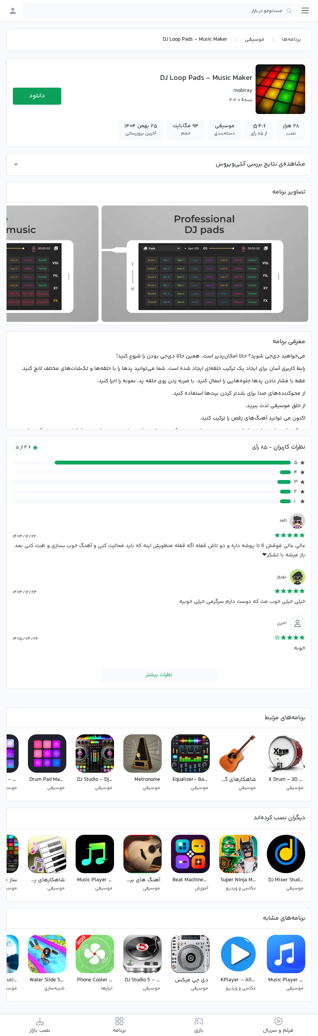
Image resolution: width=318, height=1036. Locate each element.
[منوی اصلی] (305, 10)
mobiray (242, 90)
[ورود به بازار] (13, 11)
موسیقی (254, 39)
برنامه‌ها (291, 39)
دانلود (37, 96)
